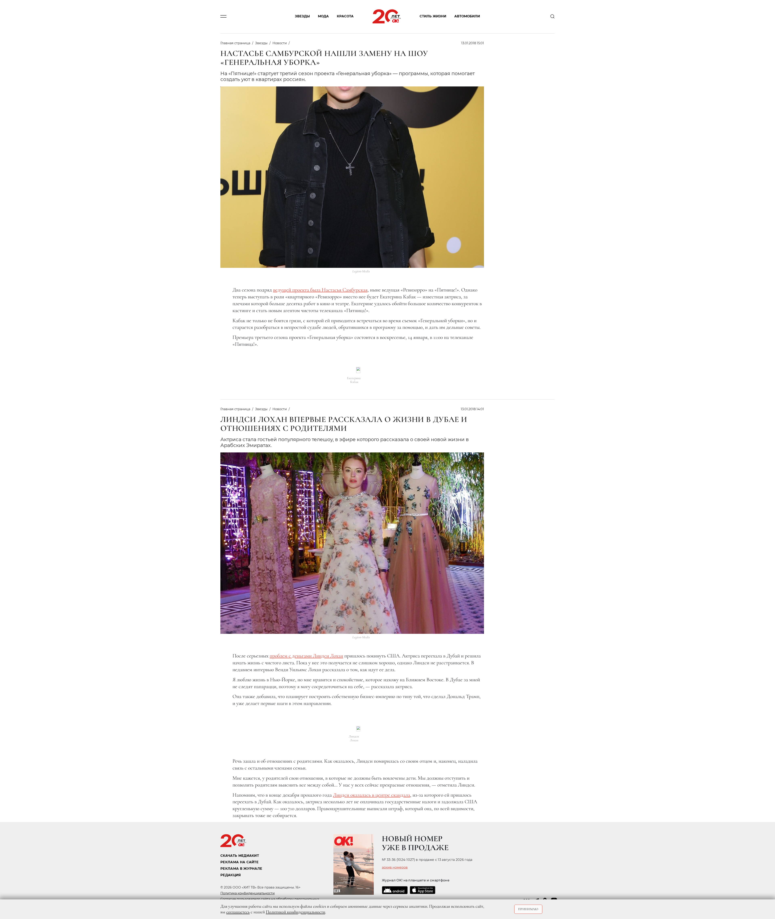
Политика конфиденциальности (247, 893)
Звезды (302, 16)
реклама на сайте (239, 862)
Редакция (230, 875)
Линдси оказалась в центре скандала (371, 795)
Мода (323, 16)
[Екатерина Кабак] (358, 370)
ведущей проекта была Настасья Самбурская (320, 290)
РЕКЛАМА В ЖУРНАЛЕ (241, 869)
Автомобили (467, 16)
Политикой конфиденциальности (295, 912)
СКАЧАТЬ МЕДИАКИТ (239, 856)
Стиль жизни (433, 16)
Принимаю (528, 909)
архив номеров (395, 867)
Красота (345, 16)
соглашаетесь (238, 912)
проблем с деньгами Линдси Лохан (306, 656)
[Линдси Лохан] (358, 728)
